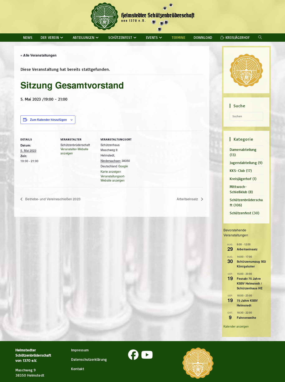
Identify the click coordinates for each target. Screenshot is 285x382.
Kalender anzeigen (236, 326)
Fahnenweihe (246, 317)
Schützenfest (240, 213)
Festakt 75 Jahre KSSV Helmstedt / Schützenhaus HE (249, 283)
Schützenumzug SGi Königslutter (251, 263)
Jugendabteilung (243, 162)
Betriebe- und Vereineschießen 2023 (52, 199)
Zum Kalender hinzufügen (48, 119)
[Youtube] (147, 354)
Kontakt (77, 368)
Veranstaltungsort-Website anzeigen (113, 178)
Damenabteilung (243, 149)
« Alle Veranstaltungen (38, 55)
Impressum (80, 350)
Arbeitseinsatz (188, 199)
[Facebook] (133, 354)
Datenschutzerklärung (89, 359)
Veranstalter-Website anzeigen (74, 151)
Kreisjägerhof (240, 178)
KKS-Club (237, 170)
